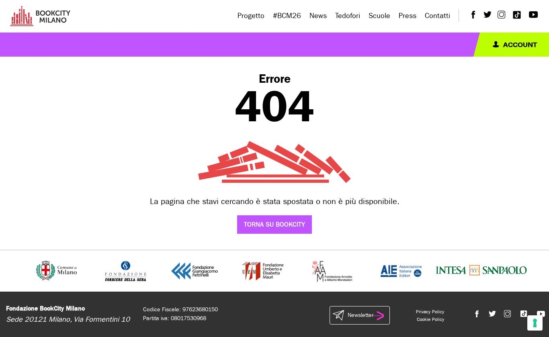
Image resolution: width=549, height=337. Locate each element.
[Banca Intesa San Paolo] (481, 270)
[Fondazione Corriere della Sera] (125, 270)
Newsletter (360, 315)
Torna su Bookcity (274, 224)
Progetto (251, 16)
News (318, 16)
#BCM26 (287, 16)
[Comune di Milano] (56, 270)
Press (407, 16)
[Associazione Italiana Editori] (401, 270)
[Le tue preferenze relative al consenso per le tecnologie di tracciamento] (535, 323)
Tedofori (347, 16)
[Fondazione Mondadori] (332, 270)
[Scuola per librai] (263, 270)
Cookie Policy (430, 319)
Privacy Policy (430, 312)
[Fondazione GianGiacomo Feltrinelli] (194, 270)
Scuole (379, 16)
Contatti (437, 16)
